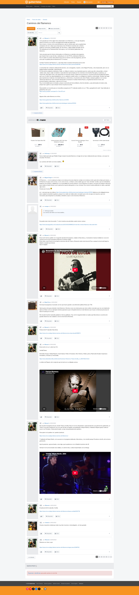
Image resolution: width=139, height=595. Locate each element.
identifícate (37, 573)
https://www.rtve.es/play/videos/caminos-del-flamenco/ (53, 436)
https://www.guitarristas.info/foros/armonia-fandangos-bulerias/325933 (57, 103)
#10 (41, 505)
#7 (40, 327)
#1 (40, 38)
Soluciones (36, 6)
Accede (104, 2)
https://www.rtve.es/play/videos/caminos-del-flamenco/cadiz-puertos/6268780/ (59, 64)
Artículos (66, 2)
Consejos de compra (46, 6)
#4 (40, 206)
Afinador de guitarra (65, 583)
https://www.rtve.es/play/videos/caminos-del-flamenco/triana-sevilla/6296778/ (59, 511)
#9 (40, 423)
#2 (40, 153)
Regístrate (110, 2)
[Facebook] (36, 589)
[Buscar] (111, 6)
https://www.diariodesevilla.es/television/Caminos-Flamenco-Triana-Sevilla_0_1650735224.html (64, 358)
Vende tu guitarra (48, 583)
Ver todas (106, 120)
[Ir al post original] (43, 210)
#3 (40, 177)
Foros (73, 2)
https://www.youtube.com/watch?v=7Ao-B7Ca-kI (52, 91)
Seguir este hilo (42, 28)
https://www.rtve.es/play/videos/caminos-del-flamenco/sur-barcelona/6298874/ (60, 333)
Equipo (79, 2)
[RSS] (42, 589)
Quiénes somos (56, 583)
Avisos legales (74, 583)
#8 (40, 344)
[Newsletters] (45, 589)
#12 (41, 539)
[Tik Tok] (33, 589)
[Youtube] (30, 589)
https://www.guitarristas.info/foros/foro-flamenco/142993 (54, 99)
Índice (53, 6)
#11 (41, 522)
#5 (40, 235)
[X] (39, 589)
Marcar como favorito (54, 28)
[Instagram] (27, 589)
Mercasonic (89, 2)
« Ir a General (31, 557)
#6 (40, 302)
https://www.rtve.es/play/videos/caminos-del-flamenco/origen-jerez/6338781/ (59, 547)
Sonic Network (39, 583)
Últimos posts (29, 6)
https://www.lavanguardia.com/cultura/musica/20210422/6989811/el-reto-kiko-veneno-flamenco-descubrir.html (68, 224)
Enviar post (31, 28)
